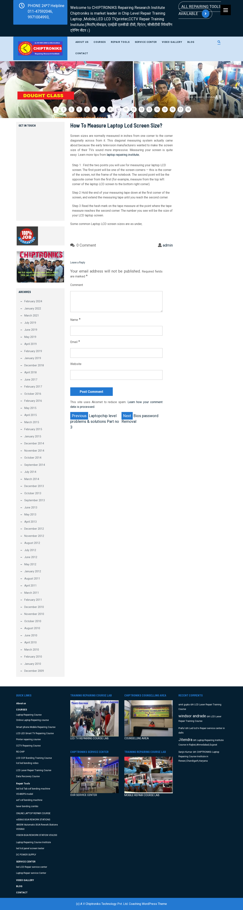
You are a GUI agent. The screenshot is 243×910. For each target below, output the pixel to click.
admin (168, 245)
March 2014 (31, 479)
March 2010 (31, 649)
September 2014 (34, 465)
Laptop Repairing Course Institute (33, 842)
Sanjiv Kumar (185, 752)
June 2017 (30, 379)
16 (172, 109)
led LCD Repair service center (31, 867)
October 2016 (32, 393)
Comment (76, 285)
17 (180, 109)
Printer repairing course (28, 739)
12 (141, 109)
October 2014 (32, 457)
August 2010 (32, 628)
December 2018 (34, 365)
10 (125, 109)
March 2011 (31, 592)
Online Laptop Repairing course (32, 720)
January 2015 (32, 436)
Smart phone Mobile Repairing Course (35, 727)
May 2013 (30, 514)
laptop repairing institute (123, 155)
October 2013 (32, 493)
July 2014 (30, 472)
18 (188, 109)
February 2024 (33, 301)
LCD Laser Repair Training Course (33, 770)
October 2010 (32, 621)
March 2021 (31, 315)
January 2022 (32, 308)
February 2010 (33, 656)
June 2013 (30, 507)
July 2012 (30, 550)
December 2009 (34, 671)
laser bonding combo (27, 806)
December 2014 (34, 443)
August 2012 (32, 543)
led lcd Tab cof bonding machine (33, 788)
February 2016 (33, 401)
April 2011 (30, 585)
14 (157, 109)
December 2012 (34, 528)
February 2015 (33, 429)
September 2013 (34, 500)
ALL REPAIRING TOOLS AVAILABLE (199, 10)
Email (75, 341)
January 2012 (32, 571)
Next (231, 89)
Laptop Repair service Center (31, 873)
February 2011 (33, 599)
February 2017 (33, 386)
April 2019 (30, 344)
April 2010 (30, 642)
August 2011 (32, 578)
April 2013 (30, 521)
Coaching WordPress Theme (148, 904)
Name (75, 319)
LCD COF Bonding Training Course (34, 758)
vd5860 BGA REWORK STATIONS (33, 819)
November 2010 (34, 614)
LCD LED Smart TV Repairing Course (35, 733)
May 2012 (30, 564)
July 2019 (30, 322)
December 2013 (34, 486)
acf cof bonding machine (29, 800)
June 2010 (30, 635)
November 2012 (34, 536)
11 (133, 109)
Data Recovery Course (28, 776)
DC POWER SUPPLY (26, 854)
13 (149, 109)
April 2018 (30, 372)
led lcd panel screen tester (30, 848)
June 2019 (30, 329)
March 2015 (31, 422)
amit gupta (184, 704)
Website (75, 364)
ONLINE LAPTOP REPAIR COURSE (33, 813)
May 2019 (30, 337)
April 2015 (30, 415)
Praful (181, 728)
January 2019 (32, 358)
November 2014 (34, 450)
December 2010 (34, 607)
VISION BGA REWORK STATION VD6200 (36, 835)
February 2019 (33, 351)
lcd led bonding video (27, 763)
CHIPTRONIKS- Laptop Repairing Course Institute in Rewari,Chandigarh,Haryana (198, 756)
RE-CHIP (20, 751)
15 (164, 109)
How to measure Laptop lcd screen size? (116, 125)
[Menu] (225, 10)
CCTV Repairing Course (28, 745)
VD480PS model (24, 794)
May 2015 (30, 408)
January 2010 (32, 664)
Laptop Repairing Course (29, 714)
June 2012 (30, 557)
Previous (11, 89)
